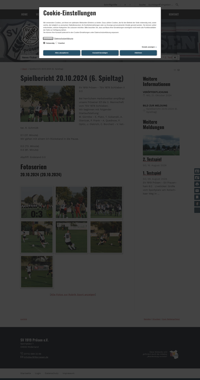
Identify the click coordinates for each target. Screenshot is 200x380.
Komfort (61, 43)
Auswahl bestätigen (100, 53)
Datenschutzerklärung (63, 38)
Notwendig (50, 43)
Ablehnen (138, 53)
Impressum (48, 38)
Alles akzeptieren (61, 53)
